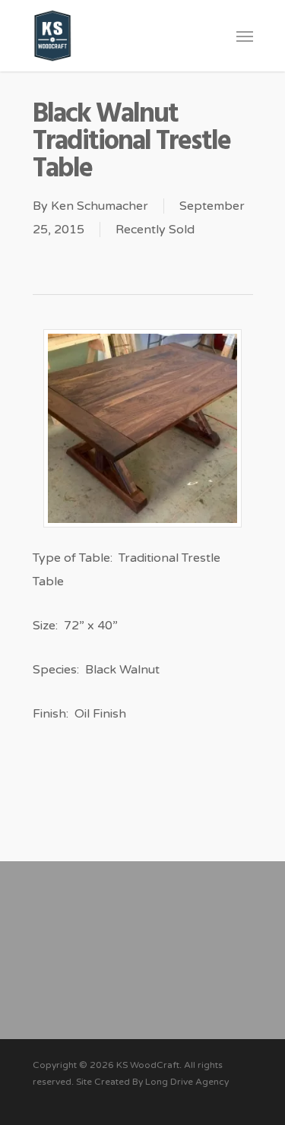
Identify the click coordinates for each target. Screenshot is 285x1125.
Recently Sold (155, 229)
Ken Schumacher (99, 206)
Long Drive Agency (187, 1081)
